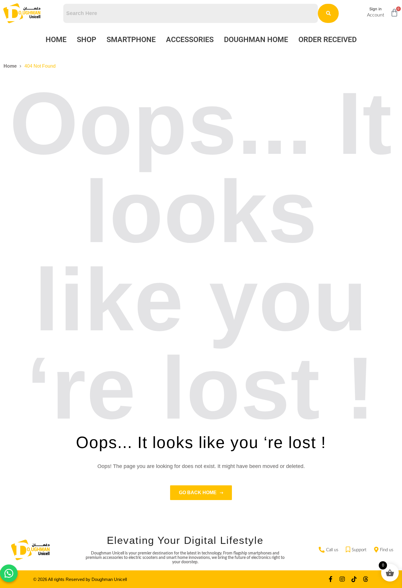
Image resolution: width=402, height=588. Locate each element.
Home (56, 39)
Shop (86, 39)
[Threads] (366, 579)
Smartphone (131, 39)
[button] (9, 573)
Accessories (190, 39)
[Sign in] (360, 11)
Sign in (375, 8)
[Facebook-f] (330, 579)
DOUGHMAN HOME (256, 39)
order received (327, 39)
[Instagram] (342, 579)
